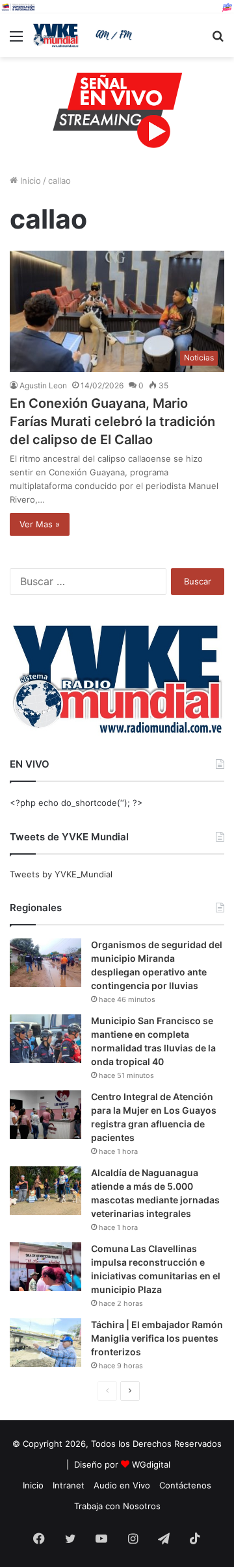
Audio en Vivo (122, 1485)
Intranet (68, 1485)
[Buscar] (217, 40)
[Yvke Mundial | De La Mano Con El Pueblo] (84, 35)
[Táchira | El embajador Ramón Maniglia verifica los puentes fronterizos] (45, 1342)
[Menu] (16, 40)
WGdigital (151, 1464)
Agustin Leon (43, 385)
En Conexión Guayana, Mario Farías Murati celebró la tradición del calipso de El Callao (112, 421)
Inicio (29, 180)
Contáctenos (185, 1485)
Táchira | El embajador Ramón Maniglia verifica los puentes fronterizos (157, 1338)
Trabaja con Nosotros (117, 1506)
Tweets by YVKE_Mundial (61, 874)
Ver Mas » (40, 524)
